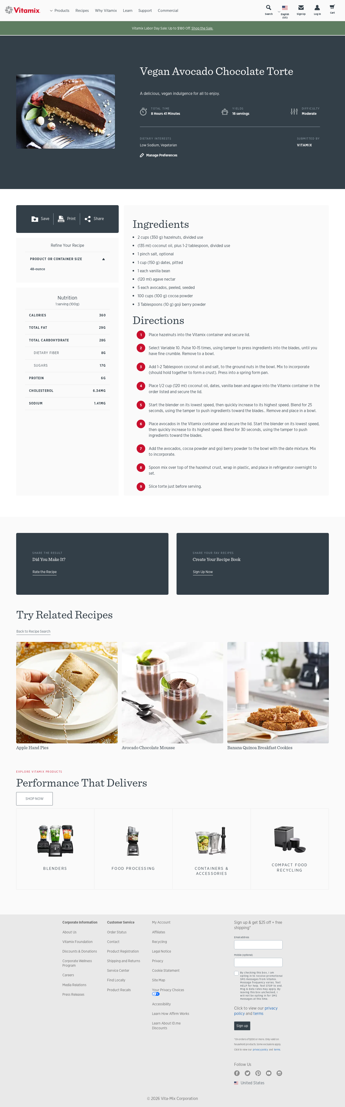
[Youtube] (269, 1073)
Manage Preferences (161, 155)
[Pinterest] (258, 1073)
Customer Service (120, 922)
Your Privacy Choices (168, 990)
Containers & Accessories (212, 871)
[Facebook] (237, 1073)
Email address (241, 937)
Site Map (158, 980)
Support (145, 10)
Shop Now (34, 798)
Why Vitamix (106, 10)
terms (258, 1013)
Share (99, 218)
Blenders (55, 868)
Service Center (118, 970)
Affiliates (158, 932)
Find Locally (116, 980)
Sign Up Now (203, 572)
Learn (127, 10)
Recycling (159, 941)
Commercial (168, 10)
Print (71, 218)
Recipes (82, 10)
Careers (68, 975)
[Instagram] (279, 1073)
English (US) (285, 16)
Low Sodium (149, 145)
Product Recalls (119, 990)
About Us (69, 932)
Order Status (117, 932)
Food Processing (133, 868)
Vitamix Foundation (77, 941)
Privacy (157, 961)
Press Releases (73, 994)
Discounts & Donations (79, 951)
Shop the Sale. (202, 28)
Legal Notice (161, 951)
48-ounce (37, 269)
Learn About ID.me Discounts (166, 1025)
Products (62, 10)
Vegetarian (169, 145)
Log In (317, 14)
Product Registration (123, 951)
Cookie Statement (166, 970)
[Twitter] (247, 1073)
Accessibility (161, 1004)
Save (45, 218)
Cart (332, 12)
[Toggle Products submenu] (51, 10)
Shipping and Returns (123, 961)
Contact (113, 941)
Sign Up (301, 14)
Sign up (242, 1025)
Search (269, 14)
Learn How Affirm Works (170, 1013)
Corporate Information (79, 922)
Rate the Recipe (45, 572)
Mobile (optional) (243, 955)
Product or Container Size (56, 259)
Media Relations (74, 985)
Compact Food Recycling (290, 867)
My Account (161, 922)
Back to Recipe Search (33, 631)
